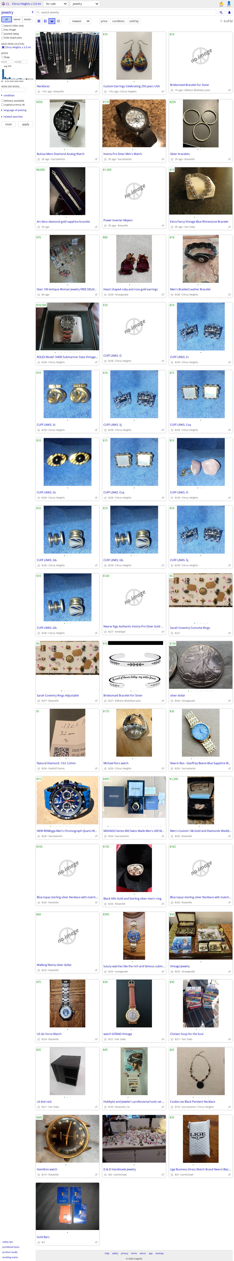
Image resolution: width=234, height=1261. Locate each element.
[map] (58, 21)
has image (10, 29)
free (7, 57)
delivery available (14, 100)
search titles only (14, 25)
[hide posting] (96, 91)
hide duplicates (13, 37)
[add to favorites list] (39, 91)
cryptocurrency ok (14, 104)
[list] (39, 21)
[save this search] (229, 12)
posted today (11, 33)
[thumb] (45, 21)
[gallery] (52, 21)
